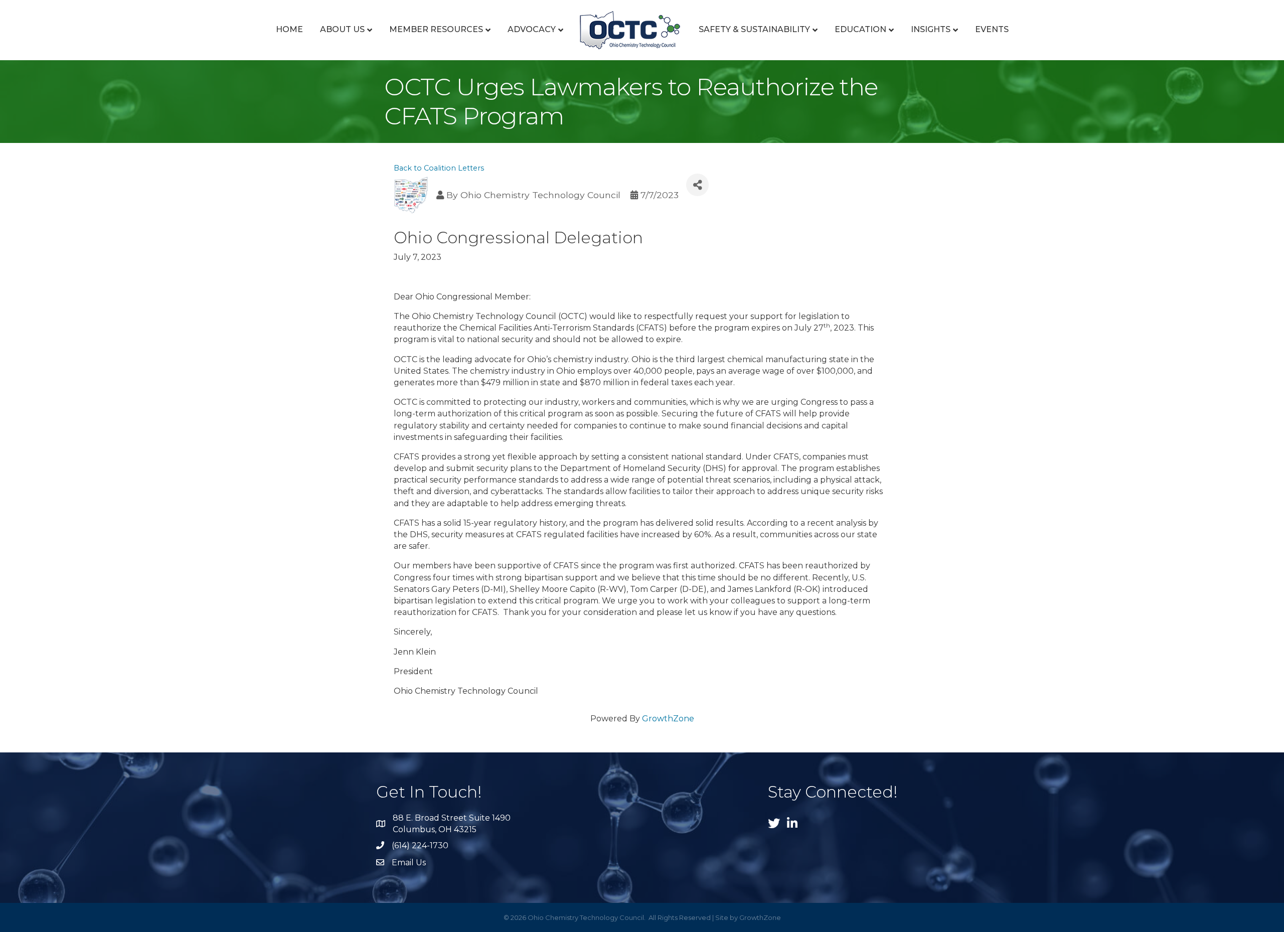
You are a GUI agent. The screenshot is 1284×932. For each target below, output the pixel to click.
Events (992, 29)
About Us (342, 29)
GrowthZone (668, 718)
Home (289, 29)
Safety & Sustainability (754, 29)
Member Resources (436, 29)
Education (860, 29)
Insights (930, 29)
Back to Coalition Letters (439, 168)
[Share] (697, 185)
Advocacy (532, 29)
